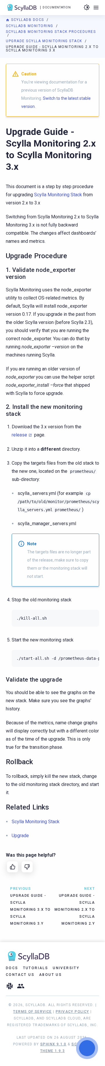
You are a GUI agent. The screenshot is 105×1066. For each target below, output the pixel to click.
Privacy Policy (72, 1012)
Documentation (57, 7)
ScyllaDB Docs (27, 20)
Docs (12, 968)
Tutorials (35, 968)
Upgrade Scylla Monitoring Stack (44, 41)
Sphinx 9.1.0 (53, 1044)
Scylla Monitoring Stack (58, 194)
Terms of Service (32, 1012)
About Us (50, 975)
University (66, 968)
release (19, 435)
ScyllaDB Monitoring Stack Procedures (51, 32)
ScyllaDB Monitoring (30, 26)
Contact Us (20, 975)
